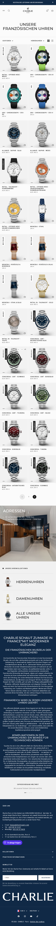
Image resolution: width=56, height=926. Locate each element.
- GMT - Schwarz (13, 377)
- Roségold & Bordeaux (11, 265)
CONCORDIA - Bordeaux (11, 449)
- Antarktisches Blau (13, 486)
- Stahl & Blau (11, 302)
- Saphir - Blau (11, 151)
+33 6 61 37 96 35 (19, 829)
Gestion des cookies (37, 922)
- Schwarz (39, 485)
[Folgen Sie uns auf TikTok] (37, 916)
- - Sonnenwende (10, 187)
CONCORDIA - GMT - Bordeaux (41, 377)
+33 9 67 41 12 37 (14, 827)
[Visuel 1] (4, 70)
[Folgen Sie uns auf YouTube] (31, 916)
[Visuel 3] (7, 70)
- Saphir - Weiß (40, 151)
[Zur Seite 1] (22, 496)
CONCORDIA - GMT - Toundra (13, 413)
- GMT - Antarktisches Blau (38, 339)
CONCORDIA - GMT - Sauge (40, 413)
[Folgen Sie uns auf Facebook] (19, 916)
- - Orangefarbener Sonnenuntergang (39, 188)
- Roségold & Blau (41, 264)
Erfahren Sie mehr (10, 524)
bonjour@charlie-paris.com (19, 825)
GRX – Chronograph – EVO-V (41, 113)
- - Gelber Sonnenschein (11, 227)
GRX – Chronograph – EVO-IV (41, 75)
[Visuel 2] (6, 70)
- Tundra (38, 449)
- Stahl (37, 226)
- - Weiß (11, 75)
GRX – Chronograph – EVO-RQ (13, 113)
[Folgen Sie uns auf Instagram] (25, 916)
